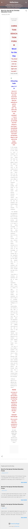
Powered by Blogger (14, 523)
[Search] (26, 3)
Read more (24, 482)
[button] (26, 11)
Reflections (14, 2)
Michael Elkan (17, 526)
